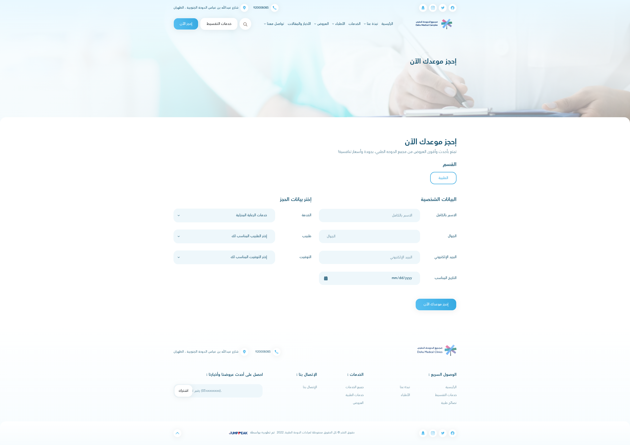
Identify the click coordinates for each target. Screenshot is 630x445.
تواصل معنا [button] (275, 24)
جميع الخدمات (354, 387)
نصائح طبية (449, 402)
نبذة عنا (405, 387)
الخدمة (306, 215)
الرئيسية (386, 24)
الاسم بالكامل (446, 215)
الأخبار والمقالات (299, 24)
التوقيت (305, 257)
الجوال (452, 236)
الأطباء (405, 395)
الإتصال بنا (310, 387)
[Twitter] (443, 8)
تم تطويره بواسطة (262, 432)
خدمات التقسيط (218, 24)
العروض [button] (322, 24)
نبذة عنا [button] (372, 24)
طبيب (306, 236)
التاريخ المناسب (446, 278)
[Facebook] (453, 8)
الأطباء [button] (339, 24)
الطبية (443, 178)
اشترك (183, 391)
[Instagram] (433, 8)
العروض (358, 402)
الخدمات (354, 24)
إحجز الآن (186, 24)
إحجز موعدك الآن (436, 304)
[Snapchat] (423, 8)
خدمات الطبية (354, 395)
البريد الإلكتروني (445, 257)
